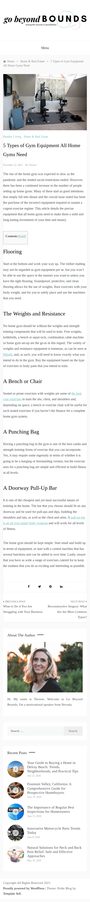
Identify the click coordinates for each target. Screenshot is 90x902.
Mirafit (7, 354)
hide (21, 236)
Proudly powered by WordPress (24, 888)
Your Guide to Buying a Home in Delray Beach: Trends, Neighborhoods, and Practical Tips (52, 767)
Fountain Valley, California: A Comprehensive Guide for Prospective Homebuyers (49, 788)
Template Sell (12, 893)
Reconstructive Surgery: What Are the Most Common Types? (67, 612)
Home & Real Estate (36, 136)
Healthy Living (12, 136)
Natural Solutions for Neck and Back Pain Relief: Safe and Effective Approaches (54, 852)
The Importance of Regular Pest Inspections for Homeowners (50, 809)
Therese (33, 165)
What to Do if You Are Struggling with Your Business (22, 609)
